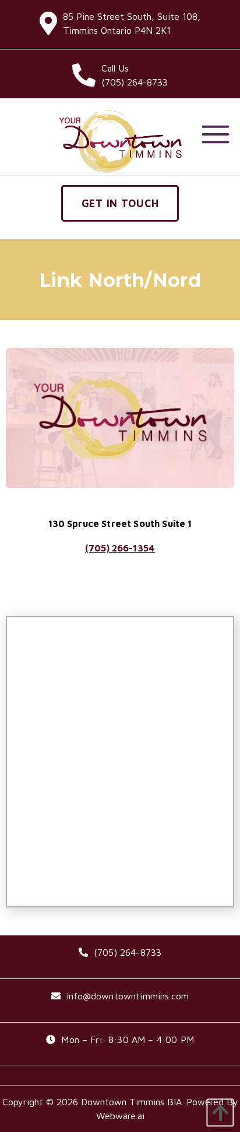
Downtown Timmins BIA (131, 1102)
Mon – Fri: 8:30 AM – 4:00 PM (127, 1039)
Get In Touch (120, 203)
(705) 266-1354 (120, 548)
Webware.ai (120, 1115)
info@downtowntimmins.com (127, 996)
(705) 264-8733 (127, 952)
